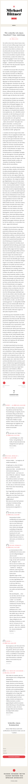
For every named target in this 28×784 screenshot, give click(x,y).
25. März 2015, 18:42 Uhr (9, 643)
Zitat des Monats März (6, 386)
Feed (21, 776)
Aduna (8, 641)
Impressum (9, 778)
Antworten (8, 429)
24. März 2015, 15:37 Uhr (12, 435)
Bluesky (8, 776)
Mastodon (15, 776)
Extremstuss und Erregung (21, 386)
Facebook (7, 774)
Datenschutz (18, 778)
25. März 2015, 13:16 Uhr (12, 514)
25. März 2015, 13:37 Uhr (12, 547)
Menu (14, 25)
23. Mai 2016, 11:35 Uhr (9, 673)
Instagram (14, 774)
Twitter (22, 774)
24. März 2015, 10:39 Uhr (18, 405)
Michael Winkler (11, 456)
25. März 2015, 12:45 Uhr (9, 458)
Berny (8, 405)
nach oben (14, 770)
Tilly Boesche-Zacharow (14, 671)
